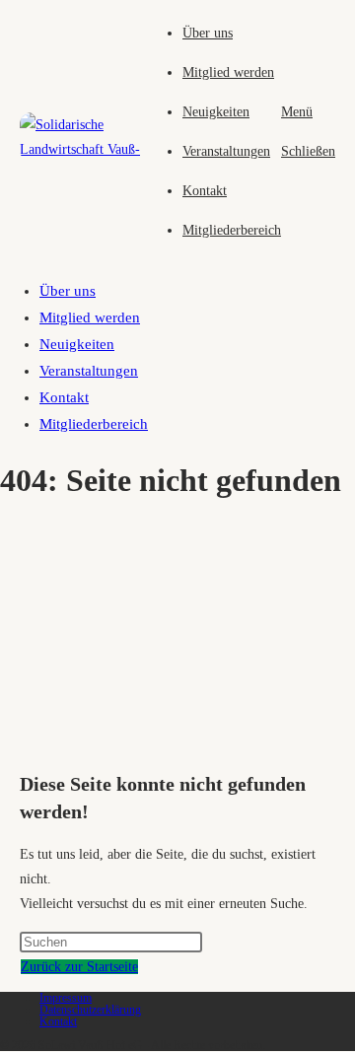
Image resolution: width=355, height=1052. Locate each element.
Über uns (67, 291)
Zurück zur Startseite (79, 966)
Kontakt (64, 397)
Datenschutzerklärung (90, 1010)
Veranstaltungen (88, 371)
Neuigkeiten (76, 344)
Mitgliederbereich (93, 424)
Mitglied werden (89, 317)
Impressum (65, 998)
